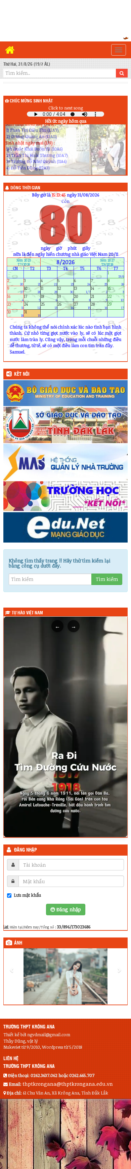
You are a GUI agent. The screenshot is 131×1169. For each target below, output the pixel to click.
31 (32, 313)
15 (115, 290)
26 (65, 305)
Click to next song (65, 108)
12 (65, 290)
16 (15, 298)
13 (82, 290)
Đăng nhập (25, 850)
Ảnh (18, 943)
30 (15, 313)
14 (99, 290)
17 (32, 298)
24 (32, 305)
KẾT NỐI (22, 374)
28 (99, 305)
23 (15, 305)
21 (99, 298)
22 (115, 298)
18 (49, 298)
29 (115, 305)
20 (82, 298)
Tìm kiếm (107, 579)
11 (49, 290)
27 (82, 305)
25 (49, 305)
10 (32, 290)
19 (65, 298)
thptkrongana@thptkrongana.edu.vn (68, 1083)
